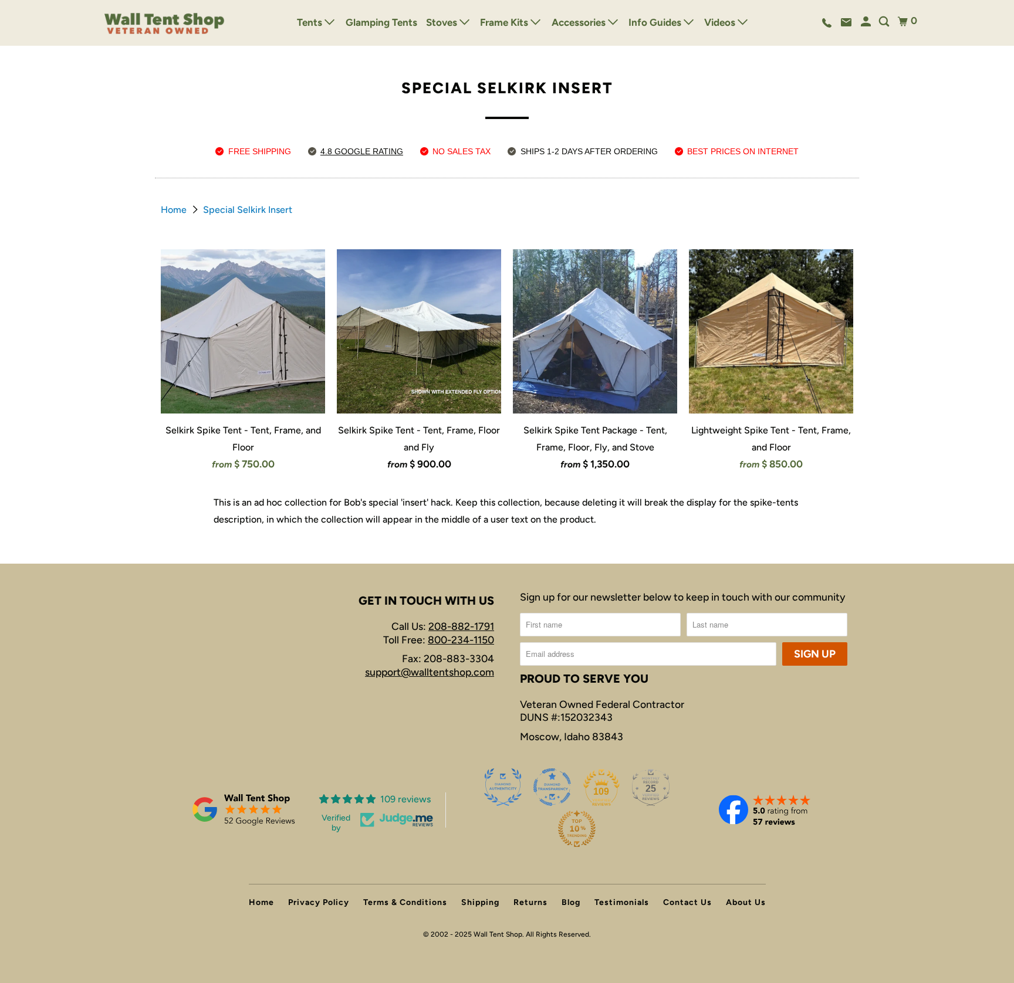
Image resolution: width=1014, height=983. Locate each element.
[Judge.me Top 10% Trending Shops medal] (577, 829)
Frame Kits (505, 22)
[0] (902, 21)
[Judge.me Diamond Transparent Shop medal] (552, 787)
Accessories (580, 22)
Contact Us (687, 902)
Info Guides (656, 22)
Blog (571, 902)
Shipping (480, 902)
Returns (530, 902)
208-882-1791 (461, 626)
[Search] (885, 22)
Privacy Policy (318, 902)
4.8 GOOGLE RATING (361, 151)
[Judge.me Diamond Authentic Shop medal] (503, 787)
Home (175, 209)
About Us (746, 902)
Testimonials (621, 902)
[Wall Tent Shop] (164, 23)
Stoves (442, 22)
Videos (721, 22)
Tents (311, 22)
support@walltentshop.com (429, 672)
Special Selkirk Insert (247, 209)
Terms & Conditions (405, 902)
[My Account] (866, 22)
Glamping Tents (381, 22)
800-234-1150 (461, 639)
